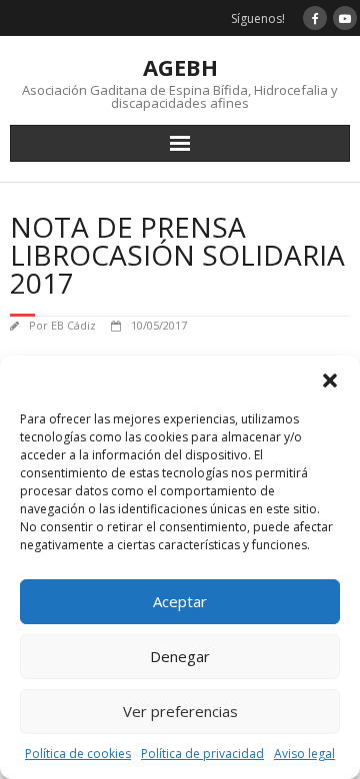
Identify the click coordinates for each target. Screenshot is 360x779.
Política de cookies (78, 753)
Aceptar (180, 601)
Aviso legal (304, 753)
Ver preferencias (180, 711)
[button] (330, 380)
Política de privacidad (202, 753)
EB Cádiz (73, 325)
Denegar (180, 656)
